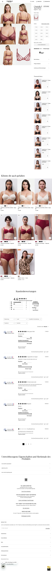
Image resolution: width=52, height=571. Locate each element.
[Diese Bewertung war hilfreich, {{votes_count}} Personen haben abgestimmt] (44, 351)
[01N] (7, 206)
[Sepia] (36, 17)
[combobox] (9, 319)
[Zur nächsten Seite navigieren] (31, 444)
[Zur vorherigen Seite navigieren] (21, 444)
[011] (5, 206)
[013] (7, 241)
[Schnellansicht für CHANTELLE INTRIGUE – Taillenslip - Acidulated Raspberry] (50, 238)
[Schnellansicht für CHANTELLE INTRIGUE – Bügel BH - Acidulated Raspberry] (15, 238)
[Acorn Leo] (19, 276)
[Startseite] (9, 1)
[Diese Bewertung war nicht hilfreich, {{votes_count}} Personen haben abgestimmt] (47, 351)
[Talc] (1, 206)
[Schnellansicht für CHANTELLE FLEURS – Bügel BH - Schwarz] (47, 133)
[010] (3, 206)
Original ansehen (21, 347)
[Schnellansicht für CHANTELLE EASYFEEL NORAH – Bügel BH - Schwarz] (47, 87)
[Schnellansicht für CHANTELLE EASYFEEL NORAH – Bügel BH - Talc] (15, 202)
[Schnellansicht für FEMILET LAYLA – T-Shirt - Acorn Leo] (33, 273)
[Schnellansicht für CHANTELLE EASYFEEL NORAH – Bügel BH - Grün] (47, 144)
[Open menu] (2, 1)
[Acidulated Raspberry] (1, 241)
